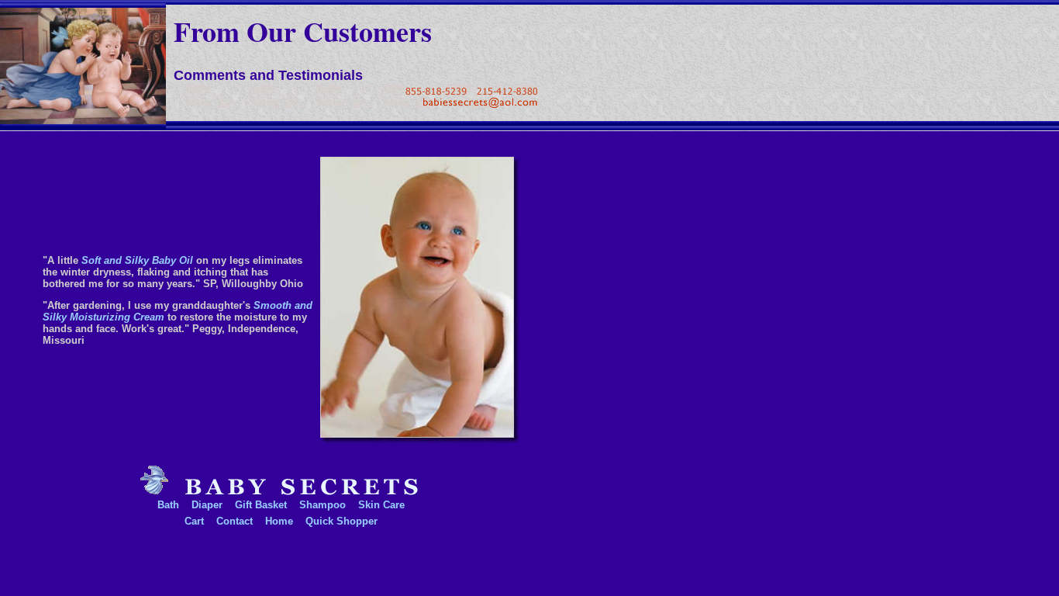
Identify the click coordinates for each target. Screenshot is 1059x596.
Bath (168, 505)
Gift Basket (261, 505)
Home (279, 521)
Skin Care (381, 505)
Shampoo (322, 505)
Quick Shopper (341, 521)
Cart (194, 521)
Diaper (206, 505)
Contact (234, 521)
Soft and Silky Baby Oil (137, 260)
